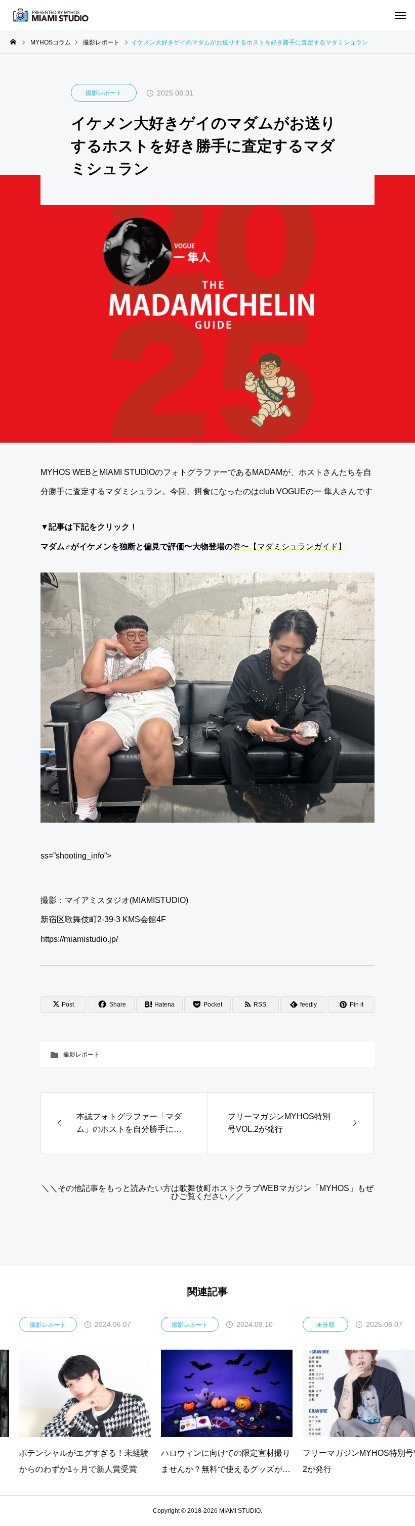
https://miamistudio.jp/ (79, 939)
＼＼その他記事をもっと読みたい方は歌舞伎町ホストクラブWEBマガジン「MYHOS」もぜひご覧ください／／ (208, 1192)
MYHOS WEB (65, 472)
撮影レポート (104, 93)
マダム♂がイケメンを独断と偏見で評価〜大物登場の (193, 546)
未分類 (306, 1324)
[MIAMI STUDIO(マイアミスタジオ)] (51, 15)
